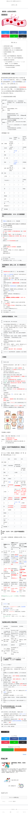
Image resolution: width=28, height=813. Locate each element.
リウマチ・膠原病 (5, 731)
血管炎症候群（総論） (8, 46)
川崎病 (5, 53)
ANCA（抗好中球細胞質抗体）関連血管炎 (13, 55)
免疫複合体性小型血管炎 (9, 59)
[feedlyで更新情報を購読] (7, 749)
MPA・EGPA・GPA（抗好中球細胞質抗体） (14, 57)
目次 (12, 42)
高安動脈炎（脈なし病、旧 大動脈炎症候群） (13, 50)
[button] (25, 389)
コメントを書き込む (14, 797)
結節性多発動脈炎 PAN (9, 51)
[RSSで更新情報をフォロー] (20, 749)
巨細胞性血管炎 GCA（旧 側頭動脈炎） (12, 48)
